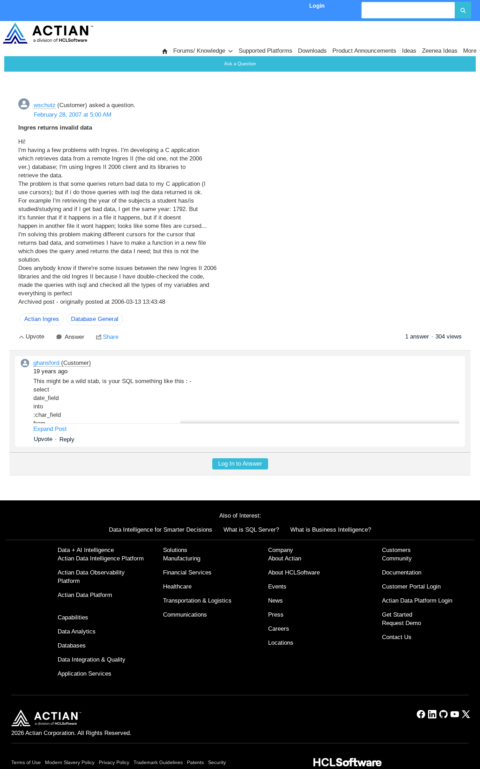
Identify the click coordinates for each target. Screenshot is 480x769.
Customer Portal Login (411, 586)
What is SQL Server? (251, 529)
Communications (185, 614)
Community (397, 558)
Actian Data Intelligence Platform (101, 558)
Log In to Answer (240, 463)
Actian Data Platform (85, 595)
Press (276, 614)
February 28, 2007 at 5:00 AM (72, 114)
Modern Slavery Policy (70, 762)
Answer (74, 337)
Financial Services (187, 572)
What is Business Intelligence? (330, 529)
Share (110, 337)
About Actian (284, 558)
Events (277, 586)
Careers (278, 628)
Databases (72, 645)
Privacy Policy (114, 762)
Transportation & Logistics (197, 600)
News (275, 600)
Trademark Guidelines (158, 762)
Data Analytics (77, 631)
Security (217, 762)
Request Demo (401, 623)
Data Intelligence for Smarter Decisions (160, 529)
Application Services (84, 673)
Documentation (401, 572)
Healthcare (177, 586)
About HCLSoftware (294, 572)
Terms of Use (26, 762)
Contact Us (396, 637)
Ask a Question (240, 63)
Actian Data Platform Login (417, 600)
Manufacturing (181, 558)
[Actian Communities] (48, 33)
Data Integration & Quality (91, 659)
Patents (195, 762)
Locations (280, 642)
